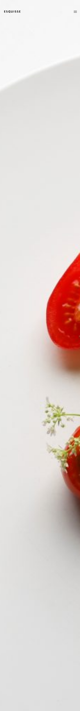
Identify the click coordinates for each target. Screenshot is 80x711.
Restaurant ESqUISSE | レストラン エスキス (12, 11)
